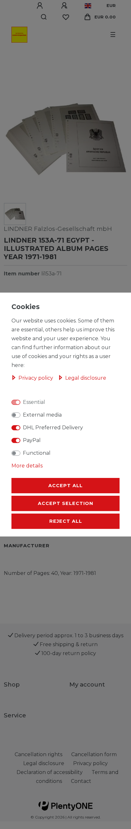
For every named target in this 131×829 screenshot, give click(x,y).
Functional (37, 453)
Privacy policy (36, 378)
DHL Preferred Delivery (53, 428)
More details (27, 466)
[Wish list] (66, 17)
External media (42, 415)
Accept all (65, 485)
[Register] (65, 5)
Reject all (65, 521)
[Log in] (40, 5)
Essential (34, 402)
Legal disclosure (85, 378)
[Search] (44, 17)
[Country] (88, 5)
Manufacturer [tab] (27, 546)
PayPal (32, 440)
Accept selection (65, 503)
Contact (81, 781)
